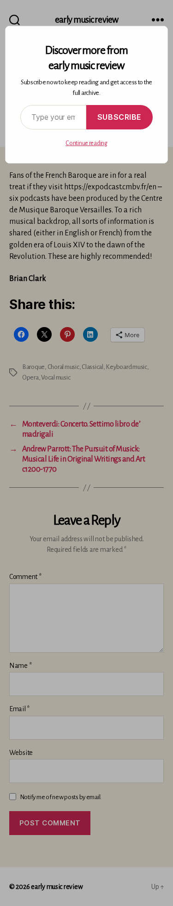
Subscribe (119, 117)
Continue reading (86, 143)
